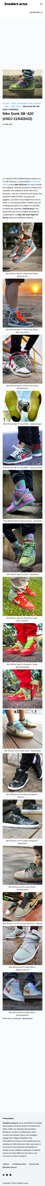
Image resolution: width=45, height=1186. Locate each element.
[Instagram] (10, 1175)
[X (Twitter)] (7, 1175)
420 (28, 185)
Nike (7, 106)
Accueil (6, 103)
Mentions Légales (10, 1167)
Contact (6, 1164)
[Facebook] (3, 1175)
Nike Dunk (16, 106)
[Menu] (41, 4)
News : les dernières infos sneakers (26, 103)
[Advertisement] (22, 40)
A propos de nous (19, 1164)
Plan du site (34, 1164)
